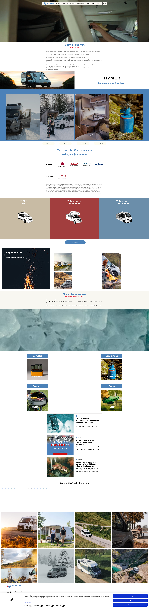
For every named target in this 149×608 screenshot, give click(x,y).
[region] (37, 369)
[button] (97, 3)
